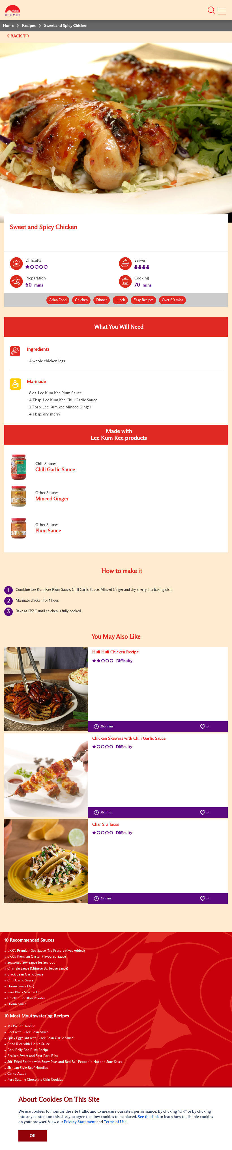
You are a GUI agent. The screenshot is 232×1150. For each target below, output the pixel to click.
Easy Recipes (143, 300)
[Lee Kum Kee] (12, 12)
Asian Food (57, 300)
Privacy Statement (80, 1122)
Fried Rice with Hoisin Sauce (28, 1044)
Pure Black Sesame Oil (23, 992)
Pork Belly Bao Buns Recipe (28, 1050)
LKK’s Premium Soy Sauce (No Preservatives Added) (46, 951)
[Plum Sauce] (47, 537)
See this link (148, 1117)
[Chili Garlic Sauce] (47, 479)
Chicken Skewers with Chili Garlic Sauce (129, 738)
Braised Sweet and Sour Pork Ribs (32, 1056)
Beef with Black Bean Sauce (27, 1032)
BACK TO (20, 36)
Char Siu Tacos (105, 824)
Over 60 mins (172, 300)
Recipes (29, 26)
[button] (211, 10)
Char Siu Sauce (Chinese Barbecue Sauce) (37, 968)
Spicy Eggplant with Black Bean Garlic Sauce (40, 1038)
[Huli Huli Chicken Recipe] (46, 689)
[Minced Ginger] (47, 505)
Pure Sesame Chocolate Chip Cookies (35, 1080)
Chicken (81, 300)
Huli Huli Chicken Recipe (115, 652)
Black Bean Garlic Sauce (25, 974)
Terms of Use (115, 1122)
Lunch (120, 300)
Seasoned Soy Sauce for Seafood (31, 962)
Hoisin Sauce (16, 1004)
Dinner (101, 300)
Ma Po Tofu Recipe (21, 1026)
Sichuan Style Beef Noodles (27, 1068)
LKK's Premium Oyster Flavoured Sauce (36, 957)
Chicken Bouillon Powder (26, 998)
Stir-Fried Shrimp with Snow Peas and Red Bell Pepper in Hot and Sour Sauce (65, 1062)
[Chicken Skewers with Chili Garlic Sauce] (46, 775)
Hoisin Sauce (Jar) (20, 986)
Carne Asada (16, 1074)
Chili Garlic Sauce (20, 980)
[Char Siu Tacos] (46, 861)
